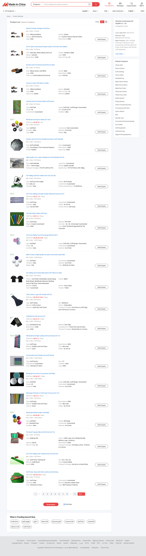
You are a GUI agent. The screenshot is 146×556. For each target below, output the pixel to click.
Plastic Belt (119, 65)
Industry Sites (87, 540)
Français (41, 543)
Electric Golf (15, 527)
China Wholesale (64, 540)
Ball (116, 115)
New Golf (45, 521)
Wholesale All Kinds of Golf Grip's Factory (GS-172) (42, 393)
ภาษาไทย (104, 543)
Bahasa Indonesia (129, 543)
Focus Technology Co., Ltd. (59, 547)
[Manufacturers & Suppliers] (13, 4)
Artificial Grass (120, 131)
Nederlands (73, 543)
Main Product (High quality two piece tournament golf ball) (45, 255)
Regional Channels (98, 540)
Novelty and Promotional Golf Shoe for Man (40, 65)
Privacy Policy (105, 547)
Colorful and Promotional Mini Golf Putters (40, 101)
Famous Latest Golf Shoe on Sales (37, 83)
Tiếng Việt (119, 543)
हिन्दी (98, 543)
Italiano (59, 543)
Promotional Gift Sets (122, 108)
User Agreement (85, 547)
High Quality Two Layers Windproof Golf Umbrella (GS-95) (45, 157)
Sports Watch (119, 111)
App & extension (117, 11)
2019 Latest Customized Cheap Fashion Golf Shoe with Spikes (46, 47)
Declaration (95, 547)
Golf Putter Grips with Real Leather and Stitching (42, 472)
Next (81, 494)
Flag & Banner (120, 101)
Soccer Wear (119, 75)
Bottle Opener (119, 98)
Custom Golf (69, 521)
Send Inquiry (101, 39)
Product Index (110, 540)
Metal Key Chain (120, 88)
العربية (81, 543)
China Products (31, 540)
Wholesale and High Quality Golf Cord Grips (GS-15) (43, 336)
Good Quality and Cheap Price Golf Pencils (40, 355)
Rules (142, 11)
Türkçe (111, 543)
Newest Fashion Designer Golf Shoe (38, 28)
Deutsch (65, 543)
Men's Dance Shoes (121, 82)
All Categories (9, 11)
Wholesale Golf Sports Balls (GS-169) (38, 119)
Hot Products (20, 540)
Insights (127, 540)
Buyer (95, 11)
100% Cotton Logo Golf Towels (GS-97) (39, 294)
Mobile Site (119, 540)
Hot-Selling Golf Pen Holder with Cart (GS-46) (41, 175)
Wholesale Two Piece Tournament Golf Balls (40, 373)
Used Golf (91, 521)
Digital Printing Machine (123, 134)
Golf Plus (81, 521)
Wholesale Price (76, 540)
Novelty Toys (119, 118)
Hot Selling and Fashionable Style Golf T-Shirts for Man (44, 273)
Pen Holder (119, 125)
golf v (36, 521)
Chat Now (68, 504)
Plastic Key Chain (121, 95)
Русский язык (51, 543)
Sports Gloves (120, 68)
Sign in (141, 6)
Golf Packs (27, 527)
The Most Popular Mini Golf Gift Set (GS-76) (40, 432)
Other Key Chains (121, 91)
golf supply (26, 521)
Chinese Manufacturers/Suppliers (47, 540)
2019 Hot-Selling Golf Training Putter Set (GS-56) (42, 454)
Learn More (120, 54)
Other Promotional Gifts (123, 105)
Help (105, 11)
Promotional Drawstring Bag (124, 121)
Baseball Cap (119, 78)
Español (26, 543)
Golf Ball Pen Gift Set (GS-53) (35, 316)
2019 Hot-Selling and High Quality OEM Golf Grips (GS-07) (45, 194)
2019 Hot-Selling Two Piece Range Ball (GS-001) (42, 235)
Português (34, 543)
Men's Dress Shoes (121, 85)
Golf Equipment (120, 128)
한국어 (87, 543)
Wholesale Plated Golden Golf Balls (37, 412)
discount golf (56, 521)
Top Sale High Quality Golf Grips (36, 213)
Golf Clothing (119, 72)
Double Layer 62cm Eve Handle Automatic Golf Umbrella (44, 139)
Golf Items (14, 521)
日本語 (93, 543)
